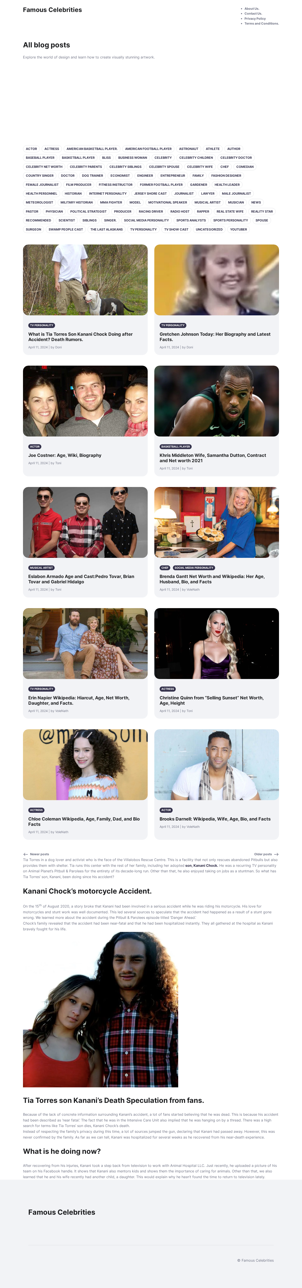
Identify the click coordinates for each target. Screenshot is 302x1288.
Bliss (106, 157)
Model (135, 202)
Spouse (262, 220)
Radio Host (179, 211)
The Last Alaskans (106, 229)
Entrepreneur (173, 175)
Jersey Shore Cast (150, 193)
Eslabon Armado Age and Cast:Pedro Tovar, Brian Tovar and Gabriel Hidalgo (81, 579)
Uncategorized (209, 229)
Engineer (145, 175)
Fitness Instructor (115, 184)
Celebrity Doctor (236, 157)
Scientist (67, 220)
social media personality (146, 220)
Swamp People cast (66, 229)
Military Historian (77, 202)
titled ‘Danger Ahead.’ (178, 917)
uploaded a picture (250, 1165)
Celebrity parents (86, 167)
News (256, 202)
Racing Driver (151, 211)
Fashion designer (226, 175)
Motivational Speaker (167, 202)
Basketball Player (78, 157)
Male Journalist (236, 193)
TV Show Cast (176, 229)
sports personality (230, 220)
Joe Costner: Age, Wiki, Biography (64, 455)
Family (198, 175)
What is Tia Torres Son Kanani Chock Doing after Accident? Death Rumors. (80, 337)
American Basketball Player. (92, 149)
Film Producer (78, 184)
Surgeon (33, 229)
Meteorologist (39, 202)
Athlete (213, 149)
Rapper (203, 211)
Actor (31, 149)
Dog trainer (92, 175)
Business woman (132, 157)
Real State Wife (230, 211)
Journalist (184, 193)
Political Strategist (88, 211)
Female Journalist (42, 184)
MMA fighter (111, 202)
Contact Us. (253, 13)
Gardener (198, 184)
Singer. (110, 220)
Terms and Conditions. (262, 23)
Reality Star (262, 211)
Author (233, 149)
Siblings (89, 220)
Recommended (38, 220)
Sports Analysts (191, 220)
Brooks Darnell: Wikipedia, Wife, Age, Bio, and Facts (215, 819)
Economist (120, 175)
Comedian (245, 167)
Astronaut (188, 149)
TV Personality (143, 229)
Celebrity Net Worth (44, 167)
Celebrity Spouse (164, 167)
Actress (51, 149)
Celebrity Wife (200, 167)
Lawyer (207, 193)
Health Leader (227, 184)
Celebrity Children (196, 157)
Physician (54, 211)
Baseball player (40, 157)
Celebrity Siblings (125, 167)
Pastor (32, 211)
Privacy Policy (255, 18)
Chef (224, 167)
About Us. (252, 8)
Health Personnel (41, 193)
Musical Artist (208, 202)
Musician (236, 202)
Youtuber (238, 229)
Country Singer (40, 175)
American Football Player (148, 149)
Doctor (68, 175)
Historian (73, 193)
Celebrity (163, 157)
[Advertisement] (151, 102)
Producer (122, 211)
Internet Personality (108, 193)
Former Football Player (161, 184)
